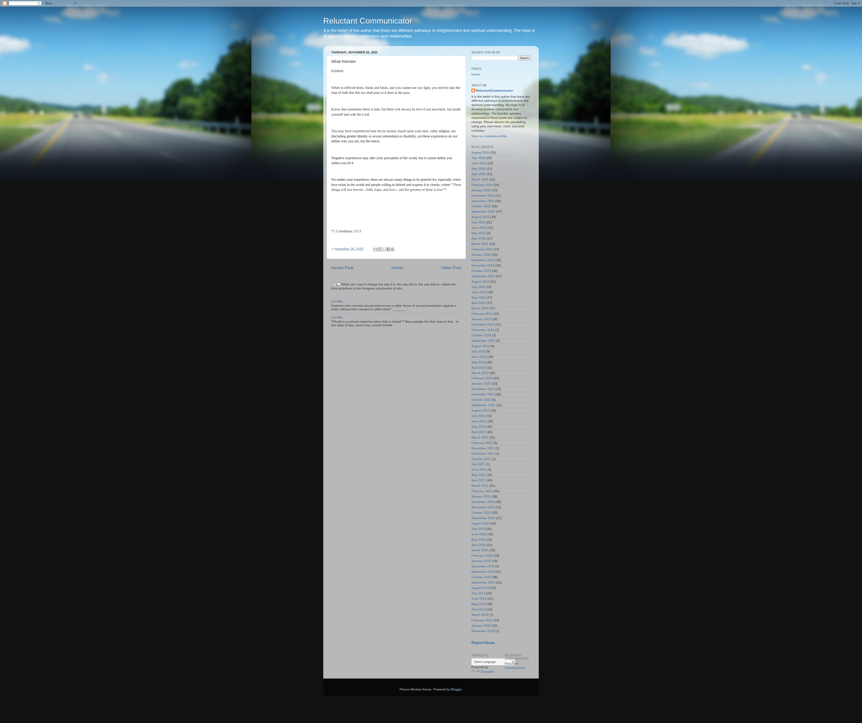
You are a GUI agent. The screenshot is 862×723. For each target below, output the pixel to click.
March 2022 (479, 437)
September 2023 (483, 340)
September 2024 (483, 276)
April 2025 (478, 238)
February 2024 (482, 313)
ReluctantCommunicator (494, 90)
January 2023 (481, 383)
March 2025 (479, 244)
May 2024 (478, 297)
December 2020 (482, 502)
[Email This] (375, 249)
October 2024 (481, 271)
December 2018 (482, 631)
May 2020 (478, 539)
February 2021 (482, 491)
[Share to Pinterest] (392, 249)
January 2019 (481, 625)
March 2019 (479, 615)
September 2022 (483, 405)
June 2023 (478, 357)
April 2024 (478, 303)
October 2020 (481, 512)
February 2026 (482, 185)
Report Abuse (483, 643)
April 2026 (478, 174)
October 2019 (481, 577)
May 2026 (478, 168)
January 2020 (481, 561)
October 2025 (481, 206)
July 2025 (478, 222)
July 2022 (478, 416)
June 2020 (478, 534)
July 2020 (478, 529)
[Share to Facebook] (388, 249)
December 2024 (482, 260)
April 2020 (478, 545)
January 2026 (481, 190)
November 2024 (482, 265)
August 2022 (480, 410)
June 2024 (478, 292)
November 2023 (482, 330)
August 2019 (480, 588)
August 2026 (480, 152)
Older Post (451, 267)
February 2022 (482, 443)
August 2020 (480, 523)
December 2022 (482, 389)
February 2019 (482, 620)
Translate (487, 671)
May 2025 (478, 233)
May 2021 (478, 475)
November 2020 (482, 507)
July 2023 (478, 351)
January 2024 (481, 319)
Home (397, 267)
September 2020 (483, 518)
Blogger (456, 689)
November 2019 (482, 571)
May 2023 (478, 362)
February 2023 (482, 378)
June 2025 (478, 227)
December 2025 (482, 195)
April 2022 (478, 432)
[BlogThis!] (379, 249)
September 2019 (483, 582)
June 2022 (478, 421)
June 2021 (478, 469)
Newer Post (342, 267)
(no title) (337, 301)
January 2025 (481, 254)
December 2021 (482, 448)
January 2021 (481, 496)
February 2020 (482, 555)
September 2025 (483, 211)
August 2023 (480, 346)
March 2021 (479, 485)
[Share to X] (384, 249)
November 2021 (482, 453)
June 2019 (478, 598)
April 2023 (478, 367)
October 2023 (481, 335)
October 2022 (481, 399)
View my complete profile (489, 136)
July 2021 (478, 464)
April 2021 (478, 480)
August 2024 (480, 281)
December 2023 (482, 324)
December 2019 (482, 566)
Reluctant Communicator (367, 20)
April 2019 (478, 609)
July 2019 (478, 593)
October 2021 (481, 459)
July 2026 (478, 158)
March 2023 (479, 373)
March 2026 (479, 179)
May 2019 (478, 604)
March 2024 (479, 308)
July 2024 (478, 287)
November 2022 (482, 394)
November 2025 (482, 201)
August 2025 (480, 217)
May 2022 (478, 426)
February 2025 (482, 249)
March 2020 (479, 550)
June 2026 (478, 163)
